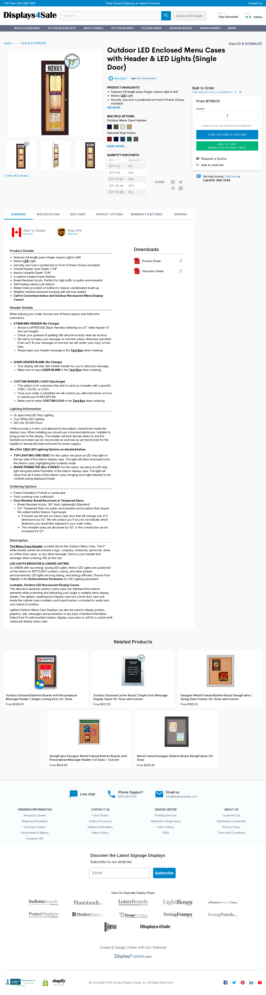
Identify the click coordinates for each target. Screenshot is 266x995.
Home (7, 43)
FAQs (165, 832)
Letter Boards (122, 28)
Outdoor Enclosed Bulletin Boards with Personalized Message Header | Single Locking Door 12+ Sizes (41, 697)
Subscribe (164, 873)
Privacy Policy (231, 827)
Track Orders (100, 815)
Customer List (231, 815)
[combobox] (115, 15)
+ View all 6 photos (16, 175)
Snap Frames (93, 28)
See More (114, 107)
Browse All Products (190, 16)
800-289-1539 (26, 3)
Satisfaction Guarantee (231, 821)
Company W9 (34, 838)
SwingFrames (210, 28)
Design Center (166, 809)
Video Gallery (165, 827)
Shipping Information (35, 821)
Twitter (234, 982)
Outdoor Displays (62, 28)
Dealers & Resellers (100, 827)
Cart (247, 13)
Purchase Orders (35, 827)
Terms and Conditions (231, 832)
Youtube (259, 982)
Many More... (116, 146)
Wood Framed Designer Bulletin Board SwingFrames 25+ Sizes (175, 758)
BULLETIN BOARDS (27, 28)
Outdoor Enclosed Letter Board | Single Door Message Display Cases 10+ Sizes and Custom (130, 697)
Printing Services (166, 815)
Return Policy (100, 832)
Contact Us (255, 3)
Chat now (231, 176)
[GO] (166, 15)
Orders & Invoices (100, 821)
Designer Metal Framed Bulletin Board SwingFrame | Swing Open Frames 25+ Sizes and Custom (216, 697)
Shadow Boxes (180, 28)
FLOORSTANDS (151, 28)
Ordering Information (35, 809)
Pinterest (242, 982)
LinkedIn (251, 982)
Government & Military (35, 832)
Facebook (225, 982)
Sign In (222, 13)
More (232, 28)
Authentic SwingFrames (166, 821)
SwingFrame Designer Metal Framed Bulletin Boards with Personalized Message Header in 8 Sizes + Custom (88, 758)
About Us (231, 809)
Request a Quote (35, 815)
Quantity (200, 109)
